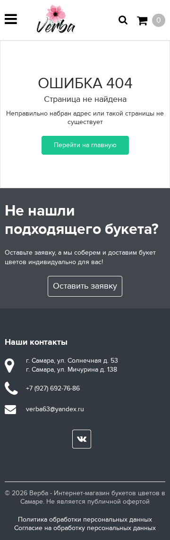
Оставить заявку (85, 286)
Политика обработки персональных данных (85, 519)
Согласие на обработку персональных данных (85, 528)
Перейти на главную (85, 145)
